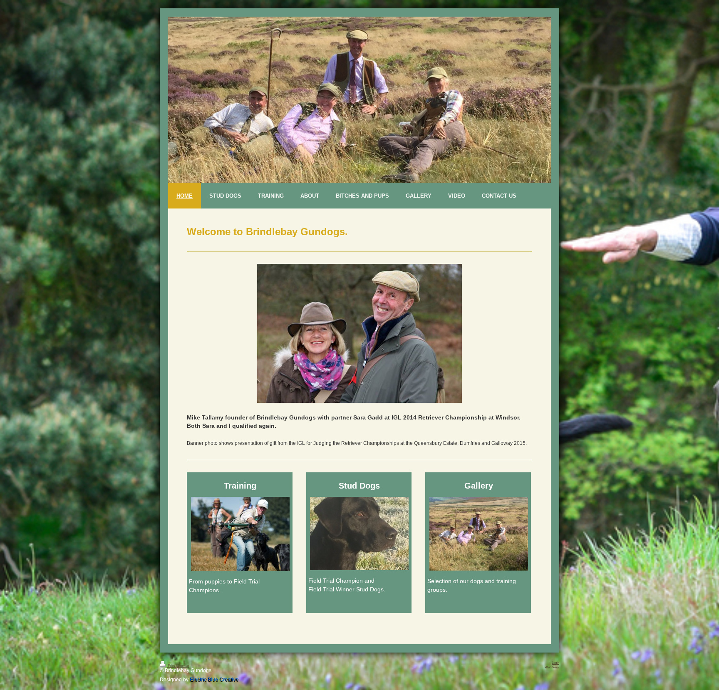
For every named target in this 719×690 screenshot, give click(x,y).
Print (171, 666)
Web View (552, 667)
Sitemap (183, 666)
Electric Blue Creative (214, 680)
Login (555, 663)
